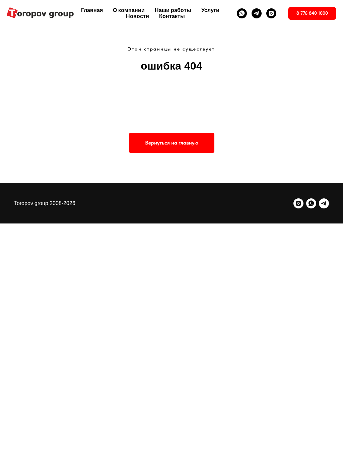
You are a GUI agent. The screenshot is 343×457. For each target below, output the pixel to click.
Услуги (210, 10)
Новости (137, 16)
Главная (92, 10)
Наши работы (173, 10)
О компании (129, 10)
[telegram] (257, 13)
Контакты (172, 16)
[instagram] (271, 13)
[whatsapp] (242, 13)
